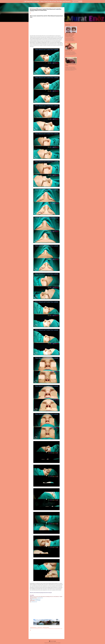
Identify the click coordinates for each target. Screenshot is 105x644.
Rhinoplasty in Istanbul (46, 627)
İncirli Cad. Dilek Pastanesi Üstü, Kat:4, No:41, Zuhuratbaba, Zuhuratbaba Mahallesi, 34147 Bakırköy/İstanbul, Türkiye (47, 628)
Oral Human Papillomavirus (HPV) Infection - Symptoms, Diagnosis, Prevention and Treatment (69, 34)
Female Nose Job (40, 627)
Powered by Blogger (53, 641)
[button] (30, 13)
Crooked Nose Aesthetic (33, 627)
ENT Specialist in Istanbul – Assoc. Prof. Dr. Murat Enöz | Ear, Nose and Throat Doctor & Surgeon (52, 1)
